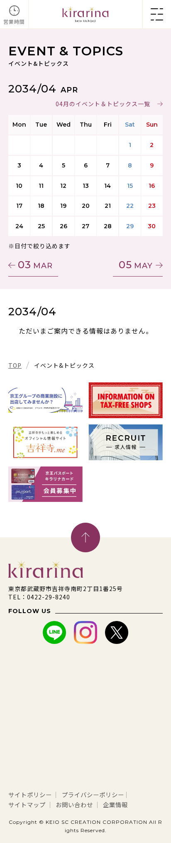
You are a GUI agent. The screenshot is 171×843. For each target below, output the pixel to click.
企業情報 (115, 804)
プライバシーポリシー (93, 794)
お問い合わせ (74, 804)
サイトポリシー (30, 794)
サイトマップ (27, 804)
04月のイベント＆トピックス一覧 (103, 104)
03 (35, 265)
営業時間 (14, 21)
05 (136, 265)
